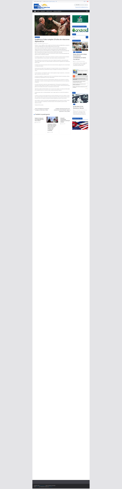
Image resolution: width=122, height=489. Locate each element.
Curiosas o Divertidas (57, 11)
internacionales (37, 37)
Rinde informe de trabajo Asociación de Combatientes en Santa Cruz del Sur (80, 56)
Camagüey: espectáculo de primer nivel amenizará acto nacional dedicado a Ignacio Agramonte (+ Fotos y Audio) (62, 110)
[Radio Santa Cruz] (35, 11)
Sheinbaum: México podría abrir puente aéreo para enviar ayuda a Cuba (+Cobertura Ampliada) (52, 127)
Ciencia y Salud (49, 11)
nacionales (43, 11)
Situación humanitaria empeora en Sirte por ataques (65, 120)
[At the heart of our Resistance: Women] (80, 98)
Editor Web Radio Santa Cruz (44, 43)
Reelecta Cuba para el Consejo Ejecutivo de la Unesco (39, 119)
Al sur (38, 11)
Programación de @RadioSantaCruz (81, 7)
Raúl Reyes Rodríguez (82, 61)
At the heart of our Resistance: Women (78, 107)
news (74, 104)
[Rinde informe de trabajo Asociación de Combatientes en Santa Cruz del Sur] (80, 46)
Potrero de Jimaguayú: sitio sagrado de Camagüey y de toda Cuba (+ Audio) (42, 109)
